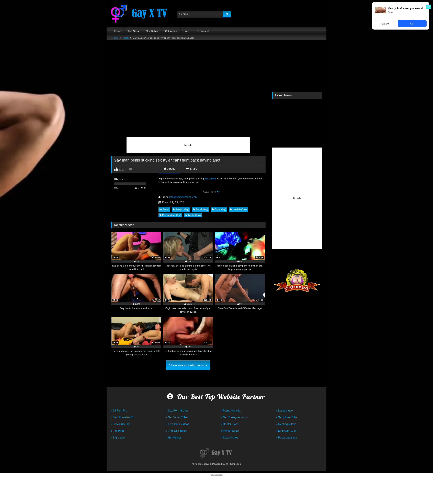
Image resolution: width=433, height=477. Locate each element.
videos (212, 178)
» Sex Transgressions (234, 417)
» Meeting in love (286, 424)
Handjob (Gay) (240, 209)
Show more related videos (188, 365)
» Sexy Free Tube (286, 417)
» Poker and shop (286, 437)
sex (206, 178)
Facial (126, 38)
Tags (186, 31)
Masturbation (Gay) (171, 215)
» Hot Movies (173, 437)
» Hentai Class (229, 424)
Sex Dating (152, 31)
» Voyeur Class (230, 430)
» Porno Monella (231, 410)
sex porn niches (217, 475)
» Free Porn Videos (177, 424)
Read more (209, 191)
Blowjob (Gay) (182, 209)
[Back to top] (422, 467)
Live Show (133, 31)
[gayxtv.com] (140, 14)
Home (117, 31)
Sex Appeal (203, 31)
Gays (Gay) (220, 209)
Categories (171, 31)
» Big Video (118, 437)
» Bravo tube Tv (120, 424)
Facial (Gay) (202, 209)
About (171, 168)
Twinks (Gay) (194, 215)
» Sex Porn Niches (177, 410)
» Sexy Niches (229, 437)
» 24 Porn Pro (119, 410)
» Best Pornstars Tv (122, 417)
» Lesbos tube (284, 410)
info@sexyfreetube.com (183, 197)
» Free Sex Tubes (176, 430)
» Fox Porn (117, 430)
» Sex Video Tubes (177, 417)
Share (193, 168)
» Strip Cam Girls (286, 430)
